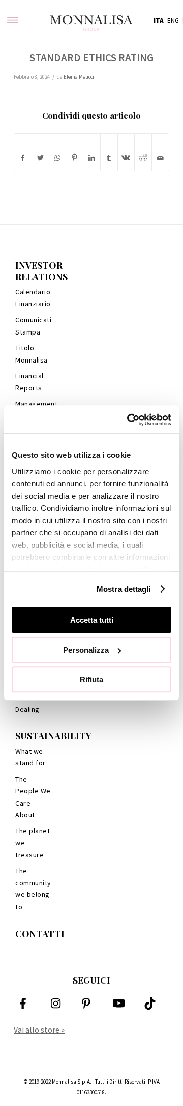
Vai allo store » (39, 1029)
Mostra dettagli (124, 589)
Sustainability (53, 736)
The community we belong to (33, 888)
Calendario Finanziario (33, 297)
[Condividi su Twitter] (40, 158)
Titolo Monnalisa (31, 353)
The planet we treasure (32, 842)
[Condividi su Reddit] (143, 158)
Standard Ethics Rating (91, 57)
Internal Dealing (27, 702)
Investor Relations (41, 271)
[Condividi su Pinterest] (74, 158)
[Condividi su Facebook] (23, 158)
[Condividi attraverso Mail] (160, 158)
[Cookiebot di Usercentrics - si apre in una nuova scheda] (129, 419)
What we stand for (30, 757)
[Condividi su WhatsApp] (57, 158)
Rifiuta (91, 679)
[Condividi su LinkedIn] (91, 158)
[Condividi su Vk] (126, 158)
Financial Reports (29, 381)
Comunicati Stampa (33, 325)
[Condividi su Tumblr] (109, 158)
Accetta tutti (91, 619)
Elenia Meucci (79, 76)
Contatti (40, 934)
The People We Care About (33, 797)
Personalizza (86, 650)
